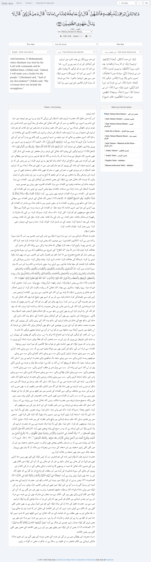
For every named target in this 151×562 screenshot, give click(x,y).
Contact (28, 3)
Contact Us (61, 559)
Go (146, 3)
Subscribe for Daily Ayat (45, 3)
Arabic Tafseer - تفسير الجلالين (117, 150)
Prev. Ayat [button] (30, 44)
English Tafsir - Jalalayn (115, 160)
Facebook (109, 559)
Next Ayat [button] (120, 44)
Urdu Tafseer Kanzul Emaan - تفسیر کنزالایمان (118, 125)
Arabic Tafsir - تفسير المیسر (116, 155)
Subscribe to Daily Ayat (85, 559)
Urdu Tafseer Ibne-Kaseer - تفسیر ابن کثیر (122, 114)
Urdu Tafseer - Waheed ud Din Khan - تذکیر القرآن (119, 144)
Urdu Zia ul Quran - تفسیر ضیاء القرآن (120, 131)
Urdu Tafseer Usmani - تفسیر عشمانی (120, 119)
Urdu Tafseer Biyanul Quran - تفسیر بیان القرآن (120, 137)
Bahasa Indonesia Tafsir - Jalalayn (119, 165)
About (19, 3)
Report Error (71, 559)
